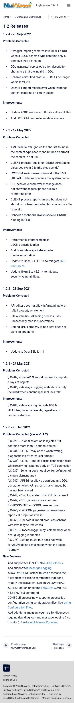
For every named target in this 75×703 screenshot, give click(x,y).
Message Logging (40, 568)
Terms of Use (10, 679)
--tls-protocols (54, 563)
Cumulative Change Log (29, 16)
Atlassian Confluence (28, 698)
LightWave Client (47, 5)
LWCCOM (47, 588)
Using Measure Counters (42, 622)
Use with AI (60, 17)
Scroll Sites (9, 698)
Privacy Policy (10, 675)
